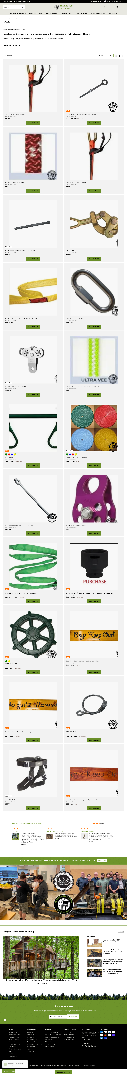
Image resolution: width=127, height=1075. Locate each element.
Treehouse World (69, 1039)
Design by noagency (89, 1065)
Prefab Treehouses (15, 1049)
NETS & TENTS (82, 13)
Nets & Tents (13, 1042)
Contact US (30, 1051)
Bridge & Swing (14, 1039)
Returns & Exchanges (52, 1037)
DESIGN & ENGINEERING (18, 13)
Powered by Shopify (75, 1065)
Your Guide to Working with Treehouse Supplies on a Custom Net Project (113, 971)
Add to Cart (33, 123)
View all (121, 932)
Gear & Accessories (15, 1044)
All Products (13, 1032)
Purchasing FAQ (32, 1039)
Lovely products (87, 831)
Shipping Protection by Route (49, 842)
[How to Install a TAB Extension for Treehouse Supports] (94, 953)
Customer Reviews (33, 1042)
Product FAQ (31, 1037)
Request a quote (63, 1072)
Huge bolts (51, 831)
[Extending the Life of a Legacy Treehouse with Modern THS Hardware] (41, 957)
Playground (12, 1046)
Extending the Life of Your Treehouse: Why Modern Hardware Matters (113, 961)
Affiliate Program (69, 1035)
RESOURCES (113, 13)
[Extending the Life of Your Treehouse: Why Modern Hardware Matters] (94, 963)
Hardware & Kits (14, 1037)
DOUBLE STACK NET (83, 842)
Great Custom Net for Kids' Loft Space (27, 831)
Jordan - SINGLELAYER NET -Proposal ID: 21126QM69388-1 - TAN (15, 843)
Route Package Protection (53, 1035)
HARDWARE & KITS (52, 13)
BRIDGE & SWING (67, 13)
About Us (30, 1049)
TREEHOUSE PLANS (35, 13)
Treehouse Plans (14, 1035)
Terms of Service (50, 1044)
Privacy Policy (49, 1046)
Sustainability (31, 1046)
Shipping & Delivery (51, 1032)
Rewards (30, 1032)
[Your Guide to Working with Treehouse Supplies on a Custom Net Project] (94, 973)
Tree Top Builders (69, 1037)
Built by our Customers (34, 1044)
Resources (30, 1035)
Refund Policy (49, 1039)
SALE (11, 1051)
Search (11, 1054)
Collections (12, 19)
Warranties (48, 1042)
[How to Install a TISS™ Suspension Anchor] (94, 943)
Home (5, 19)
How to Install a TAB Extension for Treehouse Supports (112, 952)
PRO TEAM (67, 1032)
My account (13, 1056)
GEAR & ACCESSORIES (97, 13)
